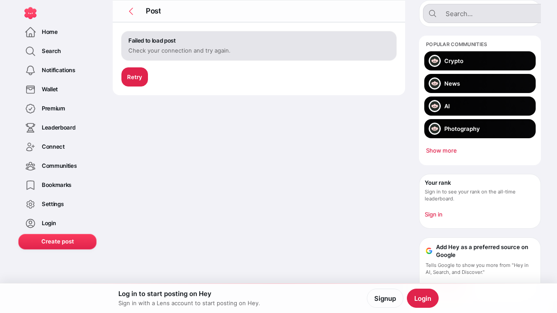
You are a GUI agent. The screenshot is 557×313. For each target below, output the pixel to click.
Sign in (434, 214)
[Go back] (131, 11)
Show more (441, 150)
